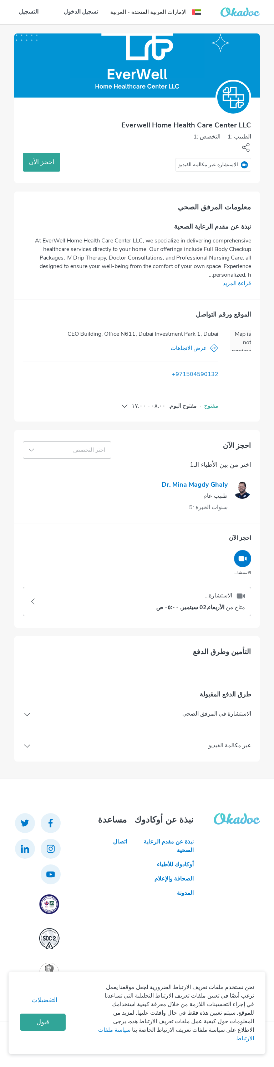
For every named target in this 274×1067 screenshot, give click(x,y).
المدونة (185, 893)
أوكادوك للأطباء (175, 864)
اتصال (120, 842)
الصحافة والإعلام (173, 879)
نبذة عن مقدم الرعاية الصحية (168, 846)
